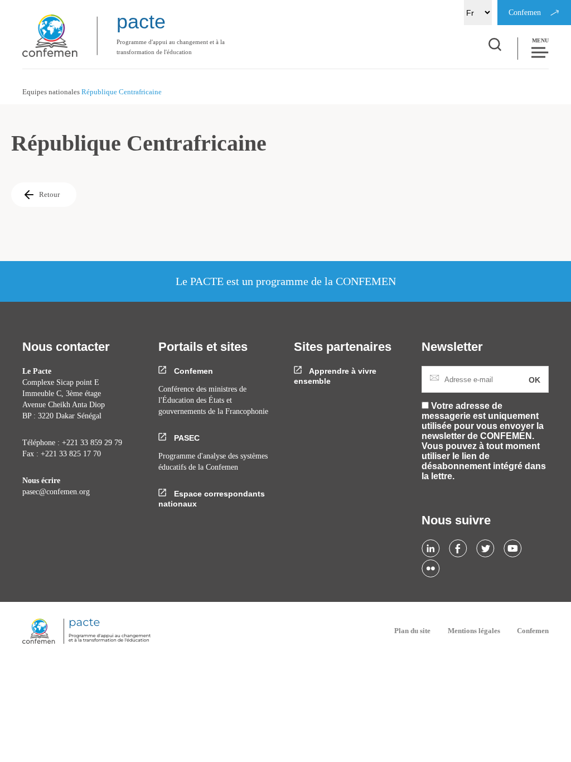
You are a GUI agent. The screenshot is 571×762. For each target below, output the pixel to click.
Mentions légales (474, 630)
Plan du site (412, 630)
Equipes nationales (51, 92)
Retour (49, 194)
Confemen (192, 370)
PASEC (186, 437)
